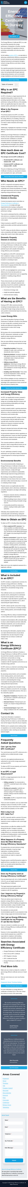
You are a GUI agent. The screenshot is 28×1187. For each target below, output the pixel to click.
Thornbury (14, 982)
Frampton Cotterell (8, 1088)
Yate (4, 1085)
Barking (20, 982)
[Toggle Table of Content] (15, 84)
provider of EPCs (13, 55)
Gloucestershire (7, 1093)
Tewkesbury (6, 1107)
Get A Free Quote (14, 1067)
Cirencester (6, 1100)
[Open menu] (25, 2)
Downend (5, 1095)
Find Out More (14, 571)
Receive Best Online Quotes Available (14, 176)
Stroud (9, 982)
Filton (4, 1097)
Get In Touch (14, 735)
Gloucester (5, 1090)
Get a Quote (13, 36)
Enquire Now (14, 869)
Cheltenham (6, 1102)
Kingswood (4, 982)
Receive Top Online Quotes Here (14, 388)
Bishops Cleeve (7, 1105)
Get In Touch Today (14, 79)
